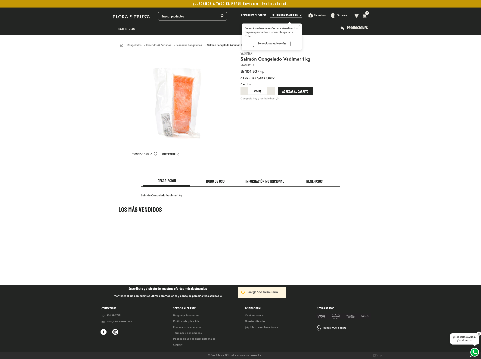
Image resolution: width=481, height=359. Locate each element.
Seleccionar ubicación (272, 43)
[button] (271, 15)
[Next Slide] (362, 254)
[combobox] (182, 15)
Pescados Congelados (189, 45)
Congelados (134, 45)
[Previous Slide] (118, 254)
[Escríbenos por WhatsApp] (474, 352)
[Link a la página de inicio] (121, 45)
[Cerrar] (299, 26)
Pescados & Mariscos (158, 45)
